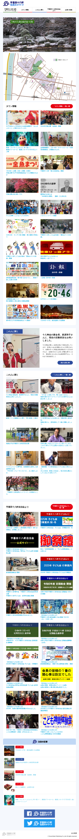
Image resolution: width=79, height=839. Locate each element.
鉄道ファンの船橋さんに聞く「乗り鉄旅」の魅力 (22, 418)
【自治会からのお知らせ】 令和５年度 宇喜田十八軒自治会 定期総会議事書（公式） (56, 640)
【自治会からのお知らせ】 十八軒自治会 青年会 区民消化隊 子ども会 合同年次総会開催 (22, 685)
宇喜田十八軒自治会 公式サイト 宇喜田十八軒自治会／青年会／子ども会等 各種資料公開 (22, 551)
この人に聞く (19, 759)
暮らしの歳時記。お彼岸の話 (24, 787)
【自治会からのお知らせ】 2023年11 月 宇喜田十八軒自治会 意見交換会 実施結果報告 (56, 708)
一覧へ (61, 106)
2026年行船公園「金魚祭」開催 (51, 126)
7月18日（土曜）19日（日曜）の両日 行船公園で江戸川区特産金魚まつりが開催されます (22, 173)
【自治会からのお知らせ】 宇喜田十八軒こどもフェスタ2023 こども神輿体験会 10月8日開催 (52, 732)
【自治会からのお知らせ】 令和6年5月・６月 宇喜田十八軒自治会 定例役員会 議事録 (21, 640)
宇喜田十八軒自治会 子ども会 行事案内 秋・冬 (57, 528)
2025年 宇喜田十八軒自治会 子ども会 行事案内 (56, 572)
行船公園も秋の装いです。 (14, 194)
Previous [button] (6, 34)
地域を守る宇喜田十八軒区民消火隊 (17, 443)
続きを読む (64, 362)
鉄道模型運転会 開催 (13, 572)
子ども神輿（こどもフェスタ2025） (18, 215)
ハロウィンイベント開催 (48, 215)
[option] (39, 34)
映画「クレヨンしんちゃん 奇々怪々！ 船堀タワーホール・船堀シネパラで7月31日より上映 (21, 149)
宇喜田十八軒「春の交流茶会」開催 (52, 171)
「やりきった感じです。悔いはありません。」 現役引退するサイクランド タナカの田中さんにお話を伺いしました (57, 397)
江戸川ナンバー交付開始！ (49, 299)
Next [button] (72, 34)
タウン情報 (19, 747)
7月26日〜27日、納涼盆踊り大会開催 (53, 320)
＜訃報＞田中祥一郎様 (48, 278)
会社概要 (74, 833)
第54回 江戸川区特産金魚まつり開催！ (18, 320)
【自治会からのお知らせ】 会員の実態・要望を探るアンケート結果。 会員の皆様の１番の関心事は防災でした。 (54, 685)
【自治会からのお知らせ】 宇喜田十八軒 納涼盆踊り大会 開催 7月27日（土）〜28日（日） (55, 617)
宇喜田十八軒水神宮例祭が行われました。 (20, 615)
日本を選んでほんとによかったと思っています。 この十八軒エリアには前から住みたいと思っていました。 (56, 445)
